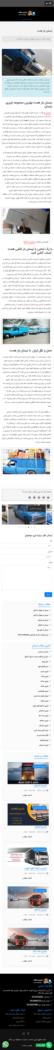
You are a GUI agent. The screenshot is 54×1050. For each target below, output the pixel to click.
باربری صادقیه (44, 720)
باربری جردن (44, 671)
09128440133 (35, 1001)
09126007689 (32, 1004)
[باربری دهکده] (27, 13)
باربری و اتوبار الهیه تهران (40, 705)
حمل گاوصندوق (43, 666)
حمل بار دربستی (43, 651)
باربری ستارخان (43, 710)
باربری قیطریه (44, 740)
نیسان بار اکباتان (36, 508)
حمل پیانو (45, 661)
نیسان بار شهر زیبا (42, 630)
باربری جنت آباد (43, 715)
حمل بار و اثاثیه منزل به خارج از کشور (36, 656)
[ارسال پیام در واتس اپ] (7, 1044)
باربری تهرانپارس (43, 691)
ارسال (48, 594)
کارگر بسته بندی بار (42, 735)
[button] (49, 3)
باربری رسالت (44, 681)
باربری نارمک (44, 686)
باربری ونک (44, 676)
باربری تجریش (43, 745)
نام (51, 540)
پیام (50, 562)
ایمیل (50, 551)
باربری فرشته (44, 701)
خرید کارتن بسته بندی (41, 730)
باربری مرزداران (43, 725)
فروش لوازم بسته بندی (41, 696)
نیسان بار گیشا (29, 242)
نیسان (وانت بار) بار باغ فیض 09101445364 (33, 635)
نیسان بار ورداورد (43, 620)
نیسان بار (47, 113)
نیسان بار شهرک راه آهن (40, 610)
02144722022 (37, 997)
